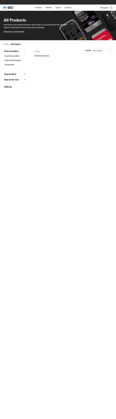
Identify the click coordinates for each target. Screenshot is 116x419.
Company (68, 7)
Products (38, 7)
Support (58, 7)
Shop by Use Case (11, 80)
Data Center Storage (13, 60)
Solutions (48, 7)
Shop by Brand (10, 74)
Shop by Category (11, 51)
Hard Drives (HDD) (12, 56)
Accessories (9, 65)
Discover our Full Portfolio (14, 32)
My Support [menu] (104, 8)
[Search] (111, 8)
